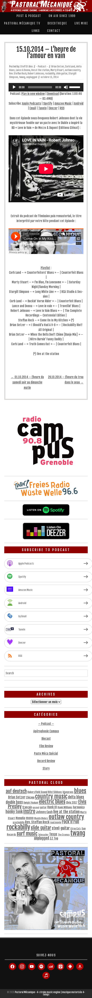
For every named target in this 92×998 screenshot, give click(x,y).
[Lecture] (14, 87)
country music (51, 796)
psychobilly (18, 822)
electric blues (52, 802)
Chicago (30, 797)
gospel (36, 807)
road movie (55, 822)
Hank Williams (65, 807)
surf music (27, 833)
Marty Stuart (57, 70)
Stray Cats (75, 828)
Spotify (47, 103)
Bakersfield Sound (37, 792)
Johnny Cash (44, 812)
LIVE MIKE (81, 23)
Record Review (46, 761)
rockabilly (50, 73)
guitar (43, 807)
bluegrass (68, 792)
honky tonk (14, 811)
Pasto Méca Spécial (46, 753)
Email (33, 108)
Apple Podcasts (31, 103)
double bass (14, 802)
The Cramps (64, 834)
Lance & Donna (23, 70)
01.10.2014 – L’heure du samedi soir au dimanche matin (27, 382)
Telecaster (43, 834)
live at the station (40, 70)
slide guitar (61, 73)
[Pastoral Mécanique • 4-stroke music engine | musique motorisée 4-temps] (45, 6)
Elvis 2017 (71, 802)
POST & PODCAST (28, 16)
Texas (53, 834)
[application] (46, 87)
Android (78, 103)
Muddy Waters (41, 818)
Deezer (53, 108)
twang (22, 77)
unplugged (31, 77)
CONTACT (53, 31)
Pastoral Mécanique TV (22, 23)
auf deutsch (16, 791)
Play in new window (33, 94)
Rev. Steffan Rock (18, 73)
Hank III (52, 807)
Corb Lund (70, 66)
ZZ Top (54, 838)
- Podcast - (42, 66)
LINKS (36, 31)
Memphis (20, 818)
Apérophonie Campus (46, 731)
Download (53, 94)
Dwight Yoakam (31, 802)
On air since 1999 (62, 16)
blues (80, 790)
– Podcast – (46, 724)
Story (46, 768)
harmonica (79, 807)
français (27, 807)
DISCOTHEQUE (57, 23)
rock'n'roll (70, 821)
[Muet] (66, 87)
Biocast (46, 738)
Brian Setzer (57, 66)
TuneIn (42, 108)
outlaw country (72, 70)
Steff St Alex (26, 66)
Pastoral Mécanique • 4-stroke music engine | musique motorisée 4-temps (50, 993)
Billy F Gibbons (55, 792)
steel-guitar (61, 828)
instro (29, 811)
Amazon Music (63, 103)
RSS (62, 108)
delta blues (76, 797)
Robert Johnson (36, 73)
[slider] (75, 87)
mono (30, 818)
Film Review (46, 746)
